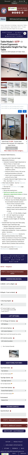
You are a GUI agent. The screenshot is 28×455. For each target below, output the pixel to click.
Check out (23, 453)
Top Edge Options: (7, 378)
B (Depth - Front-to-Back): (9, 293)
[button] (3, 19)
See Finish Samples (13, 406)
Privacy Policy (18, 441)
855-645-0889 (22, 10)
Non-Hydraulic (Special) (8, 346)
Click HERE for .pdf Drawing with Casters (12, 108)
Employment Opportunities (14, 445)
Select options (14, 148)
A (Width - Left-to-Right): (9, 284)
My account (7, 1)
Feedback (15, 448)
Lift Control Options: (7, 328)
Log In (14, 1)
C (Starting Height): (7, 301)
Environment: (4, 397)
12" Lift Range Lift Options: (9, 321)
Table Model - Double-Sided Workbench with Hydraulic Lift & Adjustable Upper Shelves (14, 143)
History (8, 441)
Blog (22, 448)
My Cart (21, 1)
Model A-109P (16, 181)
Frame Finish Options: (8, 388)
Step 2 (14, 453)
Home (2, 25)
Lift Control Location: (7, 338)
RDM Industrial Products (4, 11)
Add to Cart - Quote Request (14, 431)
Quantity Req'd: (6, 411)
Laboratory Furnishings (10, 25)
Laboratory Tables (16, 186)
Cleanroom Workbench (12, 234)
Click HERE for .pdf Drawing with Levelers (12, 106)
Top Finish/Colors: (7, 368)
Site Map (6, 448)
